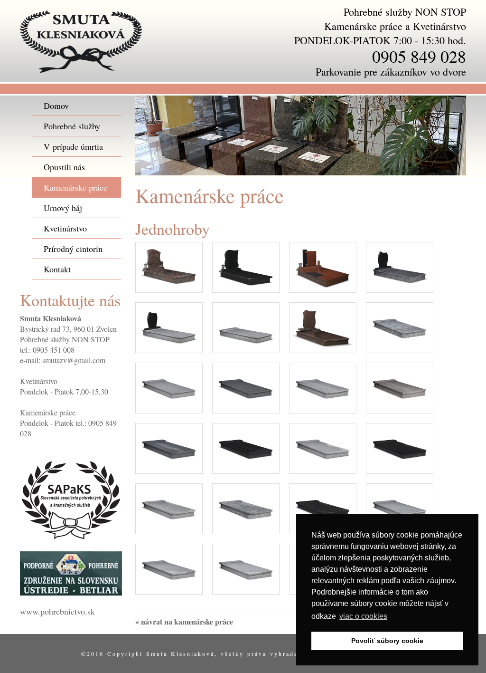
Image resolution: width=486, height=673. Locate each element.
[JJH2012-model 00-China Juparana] (399, 326)
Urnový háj (63, 207)
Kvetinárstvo (65, 228)
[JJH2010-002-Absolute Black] (246, 266)
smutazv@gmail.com (73, 360)
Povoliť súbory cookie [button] (387, 640)
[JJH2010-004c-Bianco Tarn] (169, 326)
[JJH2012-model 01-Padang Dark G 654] (169, 447)
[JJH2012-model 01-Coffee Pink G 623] (399, 387)
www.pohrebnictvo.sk (57, 611)
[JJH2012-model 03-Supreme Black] (323, 507)
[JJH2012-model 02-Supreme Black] (399, 447)
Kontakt (57, 269)
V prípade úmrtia (73, 146)
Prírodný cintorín (73, 248)
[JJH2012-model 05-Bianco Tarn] (399, 507)
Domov (56, 105)
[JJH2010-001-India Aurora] (169, 266)
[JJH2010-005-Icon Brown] (323, 326)
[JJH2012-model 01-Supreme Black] (246, 447)
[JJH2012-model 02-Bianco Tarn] (323, 447)
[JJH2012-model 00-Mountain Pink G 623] (169, 387)
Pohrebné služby (72, 126)
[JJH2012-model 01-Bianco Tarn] (323, 387)
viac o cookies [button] (363, 616)
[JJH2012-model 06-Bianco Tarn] (169, 568)
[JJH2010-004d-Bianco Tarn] (246, 326)
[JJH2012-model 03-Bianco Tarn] (169, 507)
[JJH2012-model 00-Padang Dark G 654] (246, 387)
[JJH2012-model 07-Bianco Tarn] (246, 568)
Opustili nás (64, 167)
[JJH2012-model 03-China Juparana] (246, 507)
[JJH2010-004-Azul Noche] (399, 266)
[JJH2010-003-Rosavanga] (323, 266)
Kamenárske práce (75, 187)
